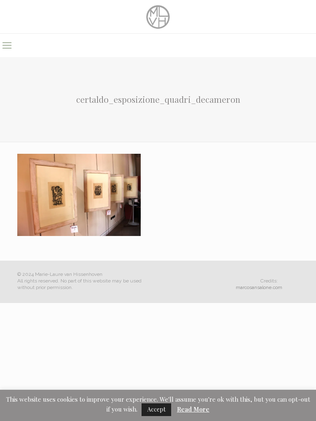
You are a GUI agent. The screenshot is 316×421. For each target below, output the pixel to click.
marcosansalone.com (259, 287)
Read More (193, 409)
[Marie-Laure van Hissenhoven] (158, 16)
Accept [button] (156, 409)
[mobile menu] (7, 45)
